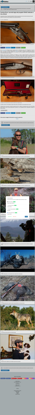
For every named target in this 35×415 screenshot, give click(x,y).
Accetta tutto (10, 216)
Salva (26, 216)
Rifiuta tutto (14, 216)
